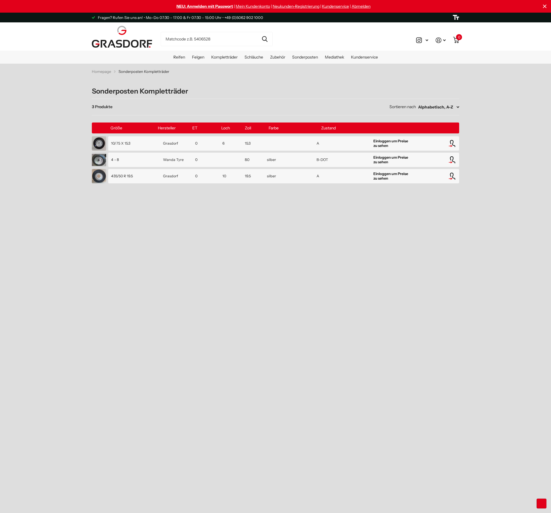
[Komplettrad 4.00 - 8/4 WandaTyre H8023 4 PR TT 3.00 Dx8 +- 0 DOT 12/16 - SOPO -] (99, 160)
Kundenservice (335, 6)
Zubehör (277, 57)
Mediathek (334, 57)
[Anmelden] (440, 40)
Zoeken (265, 39)
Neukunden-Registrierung (296, 6)
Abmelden (361, 6)
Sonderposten (305, 57)
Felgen (198, 57)
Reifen (179, 57)
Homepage (101, 71)
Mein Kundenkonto (253, 6)
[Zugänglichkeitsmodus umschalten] (456, 17)
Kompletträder (224, 57)
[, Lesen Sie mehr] (422, 40)
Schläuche (254, 57)
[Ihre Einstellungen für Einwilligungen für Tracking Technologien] (541, 503)
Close (544, 6)
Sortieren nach (402, 106)
